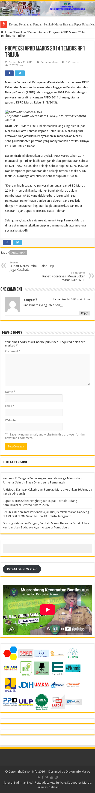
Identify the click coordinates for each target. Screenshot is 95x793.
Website (10, 420)
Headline (20, 32)
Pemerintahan (37, 32)
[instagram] (56, 777)
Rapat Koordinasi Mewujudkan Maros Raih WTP (63, 276)
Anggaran (18, 252)
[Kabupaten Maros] (47, 8)
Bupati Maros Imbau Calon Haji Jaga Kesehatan (32, 266)
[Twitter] (47, 777)
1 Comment (73, 62)
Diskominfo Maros (78, 771)
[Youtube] (51, 777)
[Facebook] (42, 777)
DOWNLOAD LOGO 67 (21, 569)
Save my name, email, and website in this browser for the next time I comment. (45, 436)
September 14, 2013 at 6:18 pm (71, 299)
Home (7, 32)
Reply (84, 313)
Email (9, 406)
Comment (12, 351)
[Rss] (38, 777)
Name (10, 392)
